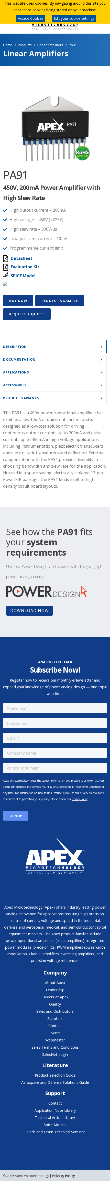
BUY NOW (18, 300)
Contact (55, 1025)
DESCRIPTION (15, 346)
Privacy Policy (63, 1175)
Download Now (29, 610)
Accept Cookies (30, 18)
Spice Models (55, 1124)
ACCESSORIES (15, 385)
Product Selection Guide (55, 1075)
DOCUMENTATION (19, 359)
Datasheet (21, 258)
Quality (55, 1004)
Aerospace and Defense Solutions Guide (55, 1082)
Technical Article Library (55, 1117)
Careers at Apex (55, 997)
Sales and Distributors (55, 1011)
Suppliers (55, 1018)
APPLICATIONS (16, 372)
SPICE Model (23, 276)
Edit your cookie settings (74, 18)
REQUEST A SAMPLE (59, 300)
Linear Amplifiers (50, 45)
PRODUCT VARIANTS (21, 398)
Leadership (55, 989)
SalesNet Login (55, 1054)
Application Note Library (55, 1110)
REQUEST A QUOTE (27, 314)
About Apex (55, 982)
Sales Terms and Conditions (55, 1047)
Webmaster (55, 1040)
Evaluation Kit (25, 267)
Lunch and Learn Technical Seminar (55, 1131)
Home (7, 45)
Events (55, 1032)
